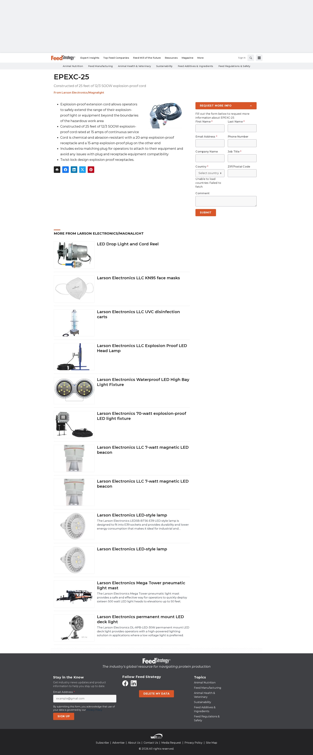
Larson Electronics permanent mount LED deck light (140, 619)
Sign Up (64, 716)
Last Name (236, 121)
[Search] (250, 58)
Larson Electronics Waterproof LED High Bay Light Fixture (143, 382)
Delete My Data (156, 693)
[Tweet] (82, 169)
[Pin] (91, 169)
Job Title (234, 151)
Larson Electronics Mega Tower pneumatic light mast (141, 585)
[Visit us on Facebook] (125, 683)
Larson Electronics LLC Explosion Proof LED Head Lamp (142, 348)
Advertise (118, 742)
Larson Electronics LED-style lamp (132, 515)
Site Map (211, 742)
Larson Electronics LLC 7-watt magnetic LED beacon (143, 450)
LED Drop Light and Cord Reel (128, 244)
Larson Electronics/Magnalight (83, 92)
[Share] (65, 169)
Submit (206, 212)
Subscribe (102, 742)
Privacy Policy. (94, 709)
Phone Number (238, 136)
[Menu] (259, 58)
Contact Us (151, 742)
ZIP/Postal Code (239, 166)
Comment (202, 193)
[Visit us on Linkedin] (134, 683)
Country (201, 166)
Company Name (206, 151)
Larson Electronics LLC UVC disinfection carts (138, 314)
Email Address (206, 136)
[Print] (57, 169)
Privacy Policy (193, 742)
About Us (134, 742)
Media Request (171, 742)
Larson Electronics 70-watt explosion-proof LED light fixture (141, 416)
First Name (203, 121)
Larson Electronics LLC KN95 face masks (138, 278)
